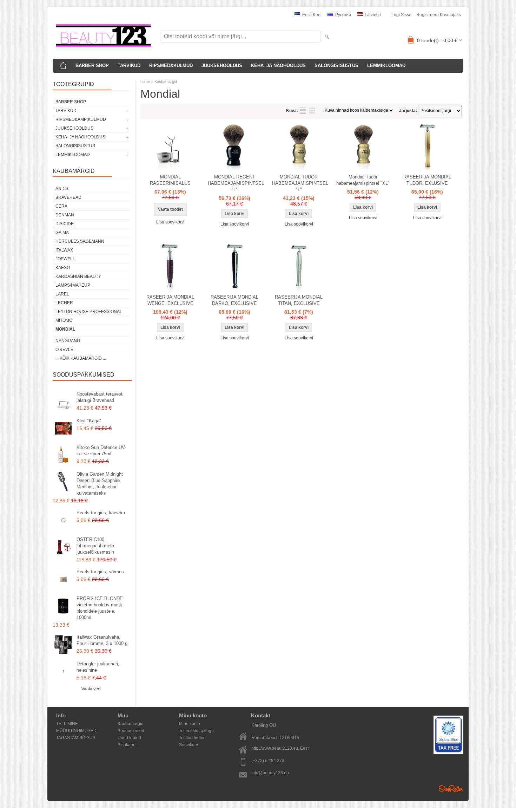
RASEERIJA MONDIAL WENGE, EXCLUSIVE (170, 300)
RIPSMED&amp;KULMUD (80, 119)
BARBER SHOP (92, 65)
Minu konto (189, 723)
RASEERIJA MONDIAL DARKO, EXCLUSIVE (234, 300)
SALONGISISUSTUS (336, 65)
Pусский (342, 14)
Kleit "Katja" (89, 420)
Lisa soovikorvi (170, 222)
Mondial (65, 329)
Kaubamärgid (165, 81)
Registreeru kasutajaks (438, 14)
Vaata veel (91, 688)
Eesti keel (311, 14)
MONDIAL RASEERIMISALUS (170, 180)
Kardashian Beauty (78, 276)
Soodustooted (131, 730)
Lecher (64, 302)
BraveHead (68, 197)
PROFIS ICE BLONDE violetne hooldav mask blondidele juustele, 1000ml (100, 608)
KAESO (62, 267)
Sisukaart (126, 744)
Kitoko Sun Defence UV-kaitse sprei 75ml (101, 450)
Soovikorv (188, 744)
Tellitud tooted (192, 737)
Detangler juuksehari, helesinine (98, 667)
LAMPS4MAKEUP (72, 285)
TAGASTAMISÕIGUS (75, 737)
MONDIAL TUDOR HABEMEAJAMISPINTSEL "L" (300, 183)
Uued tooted (129, 737)
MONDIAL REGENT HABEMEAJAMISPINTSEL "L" (236, 183)
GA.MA (62, 232)
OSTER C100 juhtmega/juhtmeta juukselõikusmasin (95, 546)
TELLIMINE (67, 723)
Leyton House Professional (88, 311)
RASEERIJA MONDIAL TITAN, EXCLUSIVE (299, 300)
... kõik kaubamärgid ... (80, 358)
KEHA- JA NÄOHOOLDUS (278, 65)
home (145, 81)
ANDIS (61, 188)
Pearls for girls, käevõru (101, 512)
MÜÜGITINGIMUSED (76, 730)
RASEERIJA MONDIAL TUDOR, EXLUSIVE (427, 180)
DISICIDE (64, 223)
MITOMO (63, 320)
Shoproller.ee (451, 788)
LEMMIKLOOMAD (386, 65)
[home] (63, 66)
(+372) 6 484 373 (267, 760)
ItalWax (64, 250)
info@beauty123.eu (270, 772)
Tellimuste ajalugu (196, 730)
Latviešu (372, 14)
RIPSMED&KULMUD (171, 65)
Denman (64, 215)
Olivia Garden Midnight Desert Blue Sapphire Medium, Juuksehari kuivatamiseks (100, 483)
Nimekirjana (303, 110)
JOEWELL (65, 258)
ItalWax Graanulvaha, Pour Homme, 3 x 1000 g (102, 640)
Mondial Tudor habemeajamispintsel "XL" (363, 180)
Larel (62, 294)
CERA (61, 206)
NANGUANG (67, 340)
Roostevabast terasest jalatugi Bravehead (100, 397)
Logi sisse (401, 14)
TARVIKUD (129, 65)
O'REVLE (64, 349)
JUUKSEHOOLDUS (221, 65)
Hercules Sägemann (79, 241)
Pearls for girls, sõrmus (100, 571)
